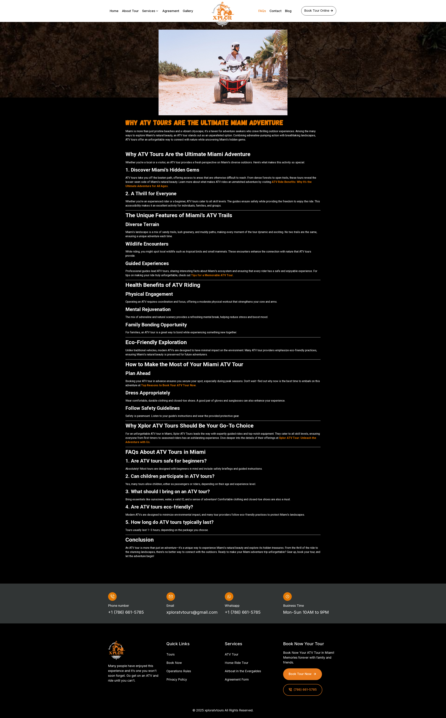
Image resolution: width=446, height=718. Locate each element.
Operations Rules (178, 671)
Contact (276, 11)
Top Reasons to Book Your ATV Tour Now (168, 385)
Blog (288, 11)
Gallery (188, 11)
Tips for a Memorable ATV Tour (212, 275)
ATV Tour (231, 654)
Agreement (170, 11)
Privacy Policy (176, 679)
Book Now (174, 663)
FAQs (262, 11)
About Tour (130, 11)
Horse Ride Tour (236, 663)
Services (148, 11)
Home (114, 11)
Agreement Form (237, 679)
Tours (170, 654)
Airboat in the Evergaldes (243, 671)
